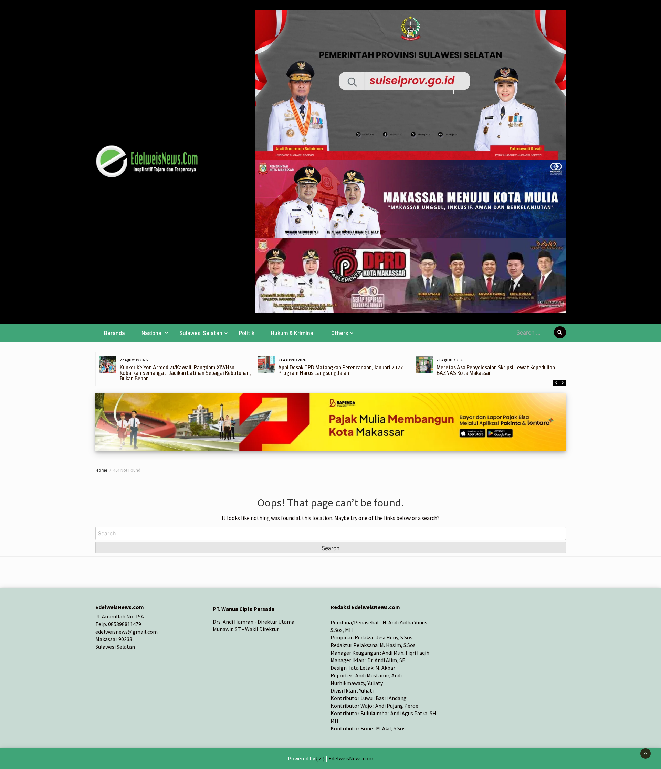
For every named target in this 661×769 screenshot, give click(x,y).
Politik (246, 332)
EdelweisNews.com (350, 758)
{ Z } (320, 758)
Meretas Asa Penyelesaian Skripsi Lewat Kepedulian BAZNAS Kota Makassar (496, 370)
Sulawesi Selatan (200, 332)
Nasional (152, 332)
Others (339, 332)
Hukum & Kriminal (293, 332)
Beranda (114, 332)
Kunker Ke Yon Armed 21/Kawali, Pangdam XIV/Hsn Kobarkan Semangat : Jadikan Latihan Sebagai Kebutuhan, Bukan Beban (185, 373)
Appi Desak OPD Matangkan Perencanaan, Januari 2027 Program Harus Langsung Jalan (340, 370)
